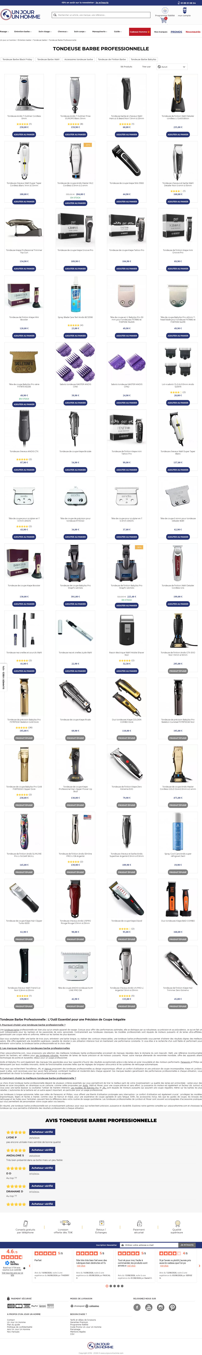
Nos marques (160, 32)
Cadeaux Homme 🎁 (140, 32)
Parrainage (75, 1329)
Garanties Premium (79, 1322)
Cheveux (62, 31)
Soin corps (79, 31)
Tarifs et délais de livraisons (83, 1320)
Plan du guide (13, 1324)
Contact (11, 1320)
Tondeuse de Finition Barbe (112, 59)
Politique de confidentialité (19, 1327)
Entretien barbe (22, 31)
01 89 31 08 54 (188, 3)
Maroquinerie (99, 31)
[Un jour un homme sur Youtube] (148, 1307)
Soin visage (44, 31)
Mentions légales (78, 1332)
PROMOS (176, 31)
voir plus (81, 1265)
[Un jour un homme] (101, 1345)
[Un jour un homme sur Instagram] (160, 1307)
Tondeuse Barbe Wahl (48, 59)
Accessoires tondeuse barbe (78, 59)
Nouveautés (193, 31)
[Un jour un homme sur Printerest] (172, 1307)
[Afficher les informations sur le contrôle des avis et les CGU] (24, 1268)
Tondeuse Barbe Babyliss (143, 59)
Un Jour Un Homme (16, 1322)
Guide (117, 31)
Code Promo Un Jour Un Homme (85, 1327)
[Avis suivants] (199, 1265)
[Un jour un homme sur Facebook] (137, 1307)
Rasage (3, 31)
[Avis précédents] (29, 1265)
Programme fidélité (79, 1324)
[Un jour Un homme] (21, 14)
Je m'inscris (187, 1245)
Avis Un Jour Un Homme (18, 1329)
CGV (72, 1334)
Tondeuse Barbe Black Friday (17, 59)
